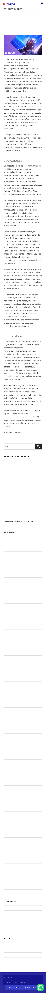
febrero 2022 (10, 814)
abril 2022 (8, 803)
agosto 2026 (9, 538)
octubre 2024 (10, 653)
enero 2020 (9, 887)
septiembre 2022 (12, 778)
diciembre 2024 (11, 642)
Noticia (7, 923)
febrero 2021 (10, 861)
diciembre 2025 (11, 580)
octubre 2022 (10, 772)
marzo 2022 (9, 809)
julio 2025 (8, 606)
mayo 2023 (9, 736)
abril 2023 (8, 741)
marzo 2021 (9, 855)
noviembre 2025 (11, 585)
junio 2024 (9, 673)
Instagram (8, 417)
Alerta (6, 918)
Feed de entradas (11, 950)
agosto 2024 (9, 663)
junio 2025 (9, 611)
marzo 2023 (9, 746)
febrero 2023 (10, 751)
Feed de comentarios (13, 955)
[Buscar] (38, 446)
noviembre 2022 (11, 767)
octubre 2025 (10, 590)
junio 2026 (9, 549)
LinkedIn (28, 417)
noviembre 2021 (11, 830)
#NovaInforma (10, 908)
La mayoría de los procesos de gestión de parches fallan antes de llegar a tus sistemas (22, 509)
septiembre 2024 (12, 658)
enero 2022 (9, 819)
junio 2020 (9, 871)
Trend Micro (29, 348)
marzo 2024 (9, 689)
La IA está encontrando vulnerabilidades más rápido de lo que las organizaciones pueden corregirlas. (22, 466)
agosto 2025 (9, 601)
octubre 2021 (10, 835)
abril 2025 (8, 621)
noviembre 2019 (11, 892)
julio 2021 (8, 850)
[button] (42, 3)
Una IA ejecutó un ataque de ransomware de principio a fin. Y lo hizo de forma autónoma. (22, 477)
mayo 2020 (9, 876)
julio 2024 (8, 668)
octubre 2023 (10, 715)
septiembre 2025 (12, 596)
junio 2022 (8, 793)
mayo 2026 (9, 554)
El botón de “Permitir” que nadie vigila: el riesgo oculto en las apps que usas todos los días (22, 497)
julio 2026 (8, 543)
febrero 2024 (10, 694)
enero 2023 (9, 757)
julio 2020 (8, 866)
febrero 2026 (10, 569)
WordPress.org (11, 960)
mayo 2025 (9, 616)
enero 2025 (9, 637)
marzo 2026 (9, 564)
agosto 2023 (9, 725)
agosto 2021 (9, 845)
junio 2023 (9, 731)
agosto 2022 (9, 783)
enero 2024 (9, 700)
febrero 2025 (10, 632)
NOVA (21, 364)
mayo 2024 (9, 679)
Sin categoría (10, 929)
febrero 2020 (10, 882)
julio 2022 (8, 788)
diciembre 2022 (11, 762)
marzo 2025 (9, 627)
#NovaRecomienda (12, 913)
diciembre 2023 (11, 705)
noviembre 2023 (11, 710)
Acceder (7, 944)
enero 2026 (9, 575)
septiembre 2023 (12, 720)
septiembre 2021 (11, 840)
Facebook (18, 417)
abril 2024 (8, 684)
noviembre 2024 (11, 648)
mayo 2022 (9, 798)
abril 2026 (8, 559)
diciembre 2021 (11, 824)
